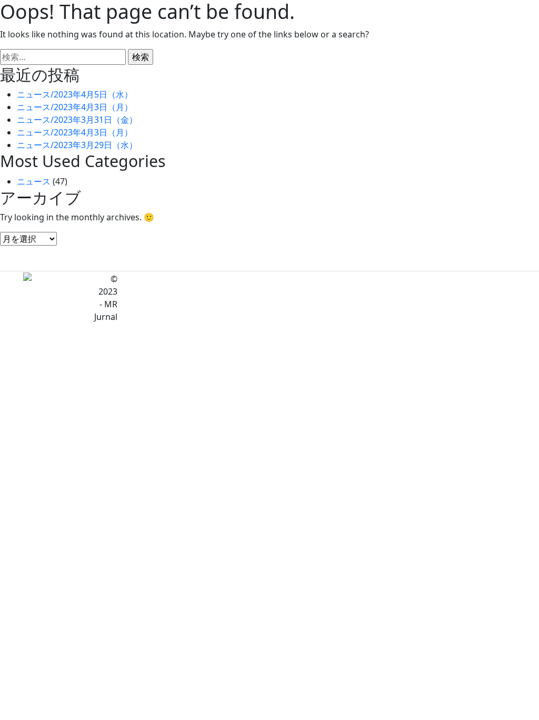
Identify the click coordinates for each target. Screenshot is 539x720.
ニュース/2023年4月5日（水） (75, 94)
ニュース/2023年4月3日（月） (75, 107)
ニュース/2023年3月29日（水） (77, 145)
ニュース (34, 181)
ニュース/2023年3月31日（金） (77, 119)
